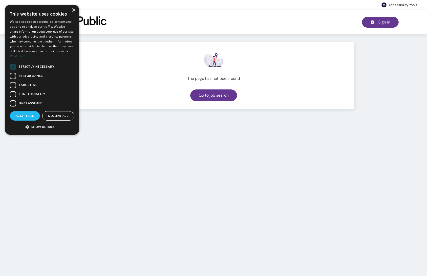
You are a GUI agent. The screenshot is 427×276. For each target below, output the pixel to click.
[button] (42, 127)
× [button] (73, 10)
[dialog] (42, 70)
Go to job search (214, 95)
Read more (18, 56)
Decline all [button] (58, 116)
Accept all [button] (25, 116)
